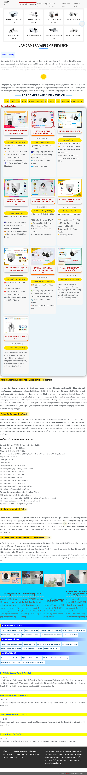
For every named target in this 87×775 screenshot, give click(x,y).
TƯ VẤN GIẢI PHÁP (77, 5)
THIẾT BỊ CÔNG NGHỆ (66, 5)
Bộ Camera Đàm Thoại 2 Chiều (10, 662)
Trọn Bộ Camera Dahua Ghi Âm (11, 658)
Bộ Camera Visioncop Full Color (32, 658)
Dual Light (51, 101)
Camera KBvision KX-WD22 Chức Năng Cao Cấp (16, 202)
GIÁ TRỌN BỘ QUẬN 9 (42, 5)
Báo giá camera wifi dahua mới (11, 635)
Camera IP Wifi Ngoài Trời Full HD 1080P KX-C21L (43, 270)
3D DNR (24, 101)
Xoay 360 (80, 101)
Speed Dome (65, 101)
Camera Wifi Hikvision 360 (52, 648)
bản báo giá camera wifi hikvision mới (48, 644)
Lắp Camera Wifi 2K (29, 644)
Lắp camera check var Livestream (50, 630)
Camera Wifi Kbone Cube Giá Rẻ (11, 648)
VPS (67, 773)
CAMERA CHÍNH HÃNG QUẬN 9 (28, 5)
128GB (13, 101)
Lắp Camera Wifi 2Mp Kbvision (43, 45)
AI (45, 101)
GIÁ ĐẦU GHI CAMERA (52, 5)
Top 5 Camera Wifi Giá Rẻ (69, 644)
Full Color (31, 101)
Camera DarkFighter (8, 106)
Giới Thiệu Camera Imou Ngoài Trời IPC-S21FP (54, 600)
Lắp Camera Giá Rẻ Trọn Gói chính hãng (55, 658)
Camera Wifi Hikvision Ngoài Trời (32, 648)
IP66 (18, 101)
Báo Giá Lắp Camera (31, 630)
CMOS (73, 101)
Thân (58, 101)
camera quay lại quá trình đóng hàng (73, 630)
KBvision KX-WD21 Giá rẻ (69, 131)
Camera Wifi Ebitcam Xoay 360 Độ (11, 644)
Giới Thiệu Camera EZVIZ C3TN (32, 594)
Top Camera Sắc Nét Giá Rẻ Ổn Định (12, 630)
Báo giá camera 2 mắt (70, 635)
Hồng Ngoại (39, 101)
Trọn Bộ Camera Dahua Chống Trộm (33, 662)
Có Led (7, 101)
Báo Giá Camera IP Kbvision (30, 635)
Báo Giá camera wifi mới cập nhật (51, 635)
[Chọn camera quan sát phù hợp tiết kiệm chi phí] (82, 24)
